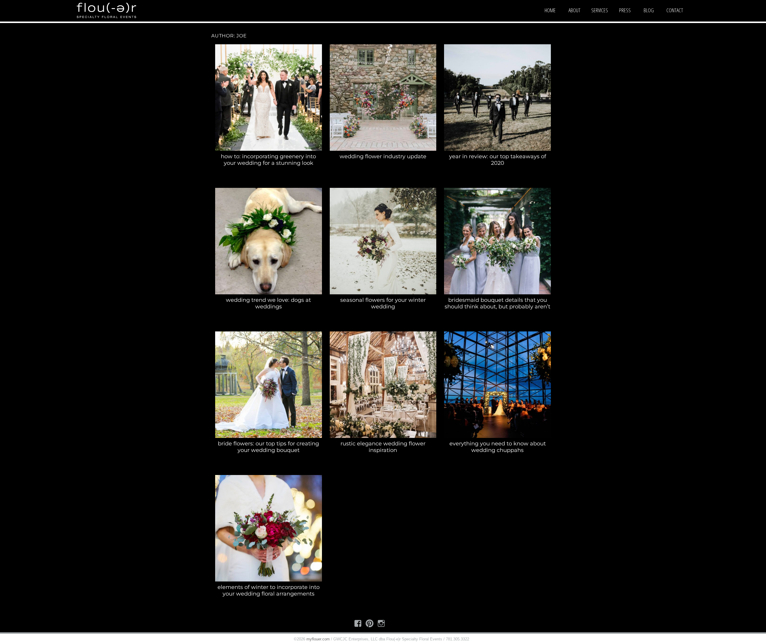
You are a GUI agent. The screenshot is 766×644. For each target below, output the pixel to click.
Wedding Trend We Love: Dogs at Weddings (268, 303)
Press (625, 10)
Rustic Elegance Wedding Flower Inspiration (383, 446)
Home (550, 10)
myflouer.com (318, 639)
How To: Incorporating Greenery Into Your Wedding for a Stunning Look (268, 159)
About (574, 10)
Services (599, 10)
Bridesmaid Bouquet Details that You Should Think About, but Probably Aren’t (497, 303)
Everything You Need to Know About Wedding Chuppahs (497, 446)
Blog (649, 10)
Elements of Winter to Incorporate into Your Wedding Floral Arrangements (269, 590)
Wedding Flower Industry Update (383, 156)
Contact (674, 10)
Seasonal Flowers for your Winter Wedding (383, 303)
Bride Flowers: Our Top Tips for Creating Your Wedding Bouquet (268, 446)
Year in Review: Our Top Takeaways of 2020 (497, 159)
